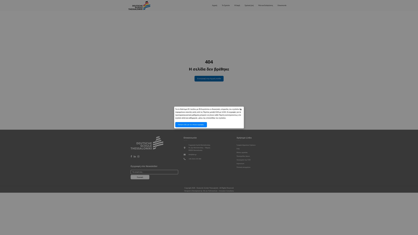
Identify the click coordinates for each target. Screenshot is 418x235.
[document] (209, 117)
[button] (241, 110)
